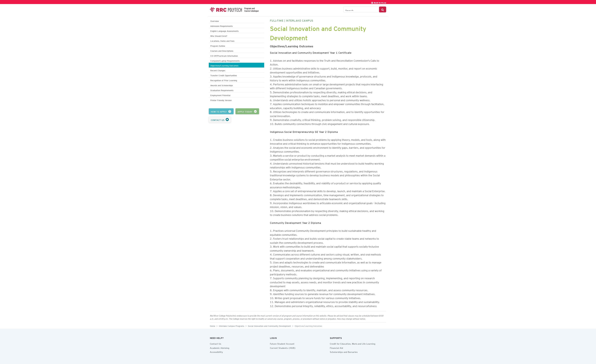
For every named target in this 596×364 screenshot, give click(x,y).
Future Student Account (282, 343)
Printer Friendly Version (221, 100)
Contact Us (215, 343)
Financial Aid (336, 347)
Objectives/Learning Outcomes (224, 65)
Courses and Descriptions (221, 50)
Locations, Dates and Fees (222, 40)
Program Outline (217, 45)
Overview (214, 20)
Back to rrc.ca (379, 2)
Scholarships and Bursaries (344, 351)
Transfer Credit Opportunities (223, 75)
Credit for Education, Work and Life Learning (352, 343)
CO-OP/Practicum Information (224, 55)
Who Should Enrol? (218, 35)
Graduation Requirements (221, 90)
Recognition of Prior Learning (223, 80)
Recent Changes (217, 70)
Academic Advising (219, 347)
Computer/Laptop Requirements (225, 60)
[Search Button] (382, 9)
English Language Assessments (224, 30)
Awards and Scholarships (221, 85)
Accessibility (216, 351)
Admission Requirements (221, 25)
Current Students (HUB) (283, 347)
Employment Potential (220, 95)
